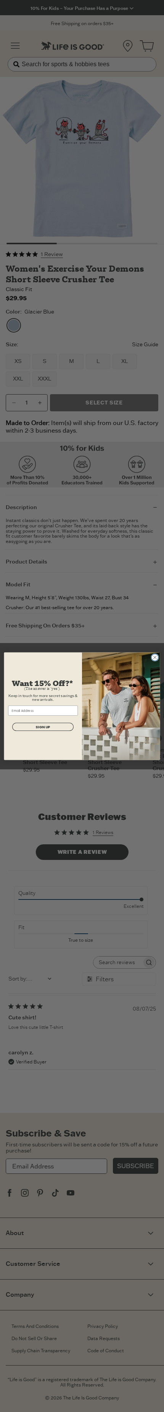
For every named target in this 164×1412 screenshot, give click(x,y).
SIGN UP (42, 726)
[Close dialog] (154, 657)
